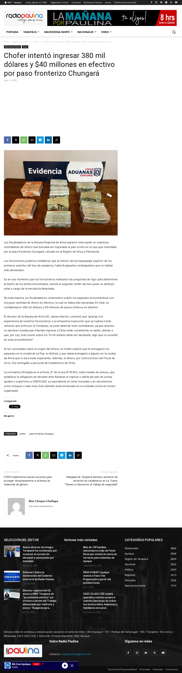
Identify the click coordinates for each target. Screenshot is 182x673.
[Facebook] (151, 3)
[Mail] (161, 3)
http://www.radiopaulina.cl (41, 506)
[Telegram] (40, 140)
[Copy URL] (56, 140)
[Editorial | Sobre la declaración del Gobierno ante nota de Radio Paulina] (12, 576)
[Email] (32, 140)
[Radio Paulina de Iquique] (25, 18)
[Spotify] (166, 3)
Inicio (6, 41)
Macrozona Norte (21, 41)
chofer (23, 433)
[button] (174, 32)
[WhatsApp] (23, 140)
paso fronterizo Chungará (41, 433)
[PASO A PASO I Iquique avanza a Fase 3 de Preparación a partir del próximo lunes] (72, 576)
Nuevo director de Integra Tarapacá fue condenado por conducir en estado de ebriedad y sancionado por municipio (40, 554)
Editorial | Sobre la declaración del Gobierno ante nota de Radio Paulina (38, 576)
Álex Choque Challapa (43, 501)
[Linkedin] (48, 140)
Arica (35, 41)
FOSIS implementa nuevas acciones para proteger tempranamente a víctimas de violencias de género (28, 480)
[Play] (65, 665)
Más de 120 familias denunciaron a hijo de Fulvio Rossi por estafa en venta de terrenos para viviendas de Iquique (100, 554)
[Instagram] (156, 3)
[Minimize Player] (72, 665)
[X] (171, 3)
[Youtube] (176, 3)
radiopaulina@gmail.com (76, 654)
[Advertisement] (61, 110)
